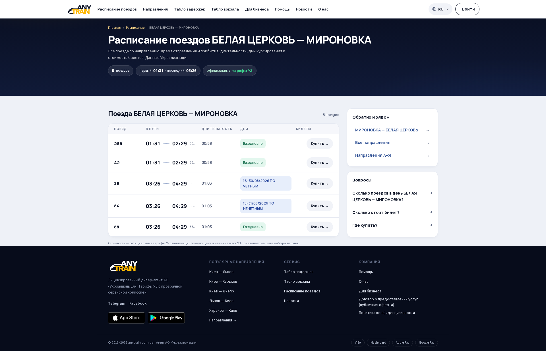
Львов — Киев (221, 301)
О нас (323, 9)
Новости (304, 9)
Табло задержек (189, 9)
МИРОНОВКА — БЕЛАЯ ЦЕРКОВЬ (392, 130)
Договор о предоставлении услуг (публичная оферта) (388, 302)
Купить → (320, 143)
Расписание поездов (117, 9)
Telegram (116, 303)
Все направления (392, 142)
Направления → (223, 320)
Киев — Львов (221, 272)
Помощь (282, 9)
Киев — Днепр (221, 291)
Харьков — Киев (223, 310)
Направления (155, 9)
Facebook (137, 303)
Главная (114, 27)
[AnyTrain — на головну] (80, 9)
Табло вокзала (225, 9)
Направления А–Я (392, 155)
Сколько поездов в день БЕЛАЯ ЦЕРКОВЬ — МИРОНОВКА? (384, 196)
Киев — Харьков (223, 281)
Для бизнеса (257, 9)
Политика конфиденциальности (387, 313)
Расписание (135, 27)
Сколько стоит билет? (376, 212)
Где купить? (364, 225)
